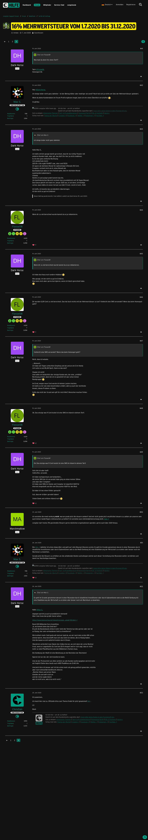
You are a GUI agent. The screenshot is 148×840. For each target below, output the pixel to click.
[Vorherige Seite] (5, 41)
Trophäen (10, 116)
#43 (141, 129)
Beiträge (10, 118)
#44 (141, 210)
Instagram (89, 115)
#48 (141, 408)
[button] (107, 4)
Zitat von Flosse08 (43, 55)
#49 (141, 452)
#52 (141, 586)
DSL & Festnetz (97, 113)
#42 (141, 85)
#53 (141, 693)
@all (105, 519)
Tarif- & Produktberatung (68, 113)
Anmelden (119, 4)
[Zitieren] (141, 76)
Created (61, 115)
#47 (141, 341)
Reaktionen (11, 114)
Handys (106, 113)
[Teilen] (143, 41)
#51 (141, 543)
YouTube (99, 115)
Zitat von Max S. (42, 135)
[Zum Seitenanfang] (145, 837)
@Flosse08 (40, 69)
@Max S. (39, 610)
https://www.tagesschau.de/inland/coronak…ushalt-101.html (54, 620)
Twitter (80, 115)
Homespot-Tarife (84, 113)
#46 (141, 297)
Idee (36, 547)
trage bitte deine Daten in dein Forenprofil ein (110, 111)
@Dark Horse (40, 90)
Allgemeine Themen (50, 113)
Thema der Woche (50, 115)
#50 (141, 512)
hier (88, 701)
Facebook (70, 115)
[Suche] (140, 4)
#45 (141, 254)
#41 (141, 48)
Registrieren (130, 4)
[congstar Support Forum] (11, 5)
